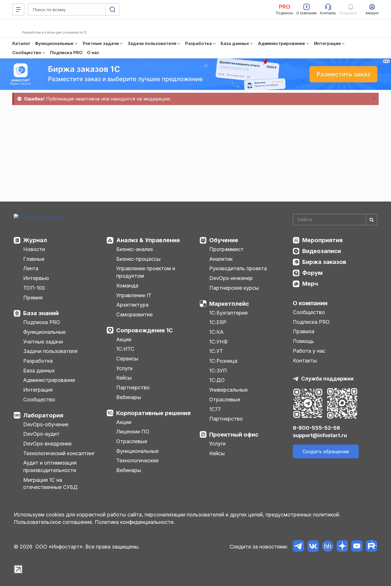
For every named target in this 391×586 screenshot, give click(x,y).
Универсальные (228, 390)
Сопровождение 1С (144, 330)
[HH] (327, 547)
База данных (39, 371)
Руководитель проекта (238, 268)
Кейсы (124, 378)
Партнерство (133, 387)
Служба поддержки (327, 379)
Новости (34, 249)
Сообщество (39, 399)
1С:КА (216, 332)
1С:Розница (223, 361)
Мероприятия (322, 240)
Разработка (38, 361)
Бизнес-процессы (138, 259)
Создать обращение (326, 451)
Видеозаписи (321, 251)
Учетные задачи (43, 342)
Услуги (124, 368)
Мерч (310, 283)
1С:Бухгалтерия (228, 313)
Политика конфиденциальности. (135, 522)
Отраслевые (131, 441)
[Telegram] (298, 547)
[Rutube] (371, 547)
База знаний (41, 313)
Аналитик (221, 259)
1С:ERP (217, 322)
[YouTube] (357, 547)
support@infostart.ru (320, 435)
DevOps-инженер (231, 278)
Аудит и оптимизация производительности (50, 466)
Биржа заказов (324, 262)
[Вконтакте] (313, 547)
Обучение (223, 240)
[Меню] (18, 9)
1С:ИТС (125, 349)
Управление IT (133, 295)
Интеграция (38, 390)
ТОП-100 (34, 288)
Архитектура (132, 305)
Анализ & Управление (148, 240)
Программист (226, 249)
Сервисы (127, 359)
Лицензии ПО (132, 432)
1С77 (215, 409)
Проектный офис (233, 434)
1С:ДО (217, 380)
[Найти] (371, 219)
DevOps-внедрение (47, 444)
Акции (123, 339)
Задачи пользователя (50, 351)
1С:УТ (216, 351)
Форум (312, 272)
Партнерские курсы (234, 288)
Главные (33, 259)
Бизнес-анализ (134, 249)
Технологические (137, 460)
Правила (303, 331)
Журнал (35, 240)
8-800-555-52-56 (316, 428)
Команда (127, 286)
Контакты (305, 361)
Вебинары (128, 397)
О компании (310, 303)
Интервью (36, 278)
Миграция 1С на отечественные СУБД (50, 483)
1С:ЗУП (218, 371)
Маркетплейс (229, 303)
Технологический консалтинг (59, 453)
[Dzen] (342, 547)
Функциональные (44, 332)
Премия (33, 298)
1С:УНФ (218, 342)
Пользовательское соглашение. (53, 522)
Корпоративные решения (153, 413)
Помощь (303, 341)
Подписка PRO (41, 322)
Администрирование (49, 380)
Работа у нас (309, 351)
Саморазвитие (134, 314)
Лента (30, 268)
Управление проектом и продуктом (145, 272)
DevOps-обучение (45, 424)
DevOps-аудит (41, 434)
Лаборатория (43, 415)
